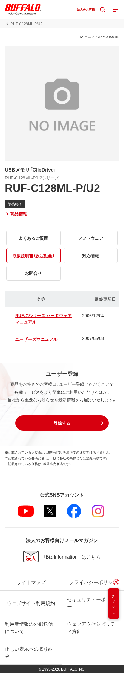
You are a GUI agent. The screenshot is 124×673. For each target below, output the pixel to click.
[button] (62, 423)
